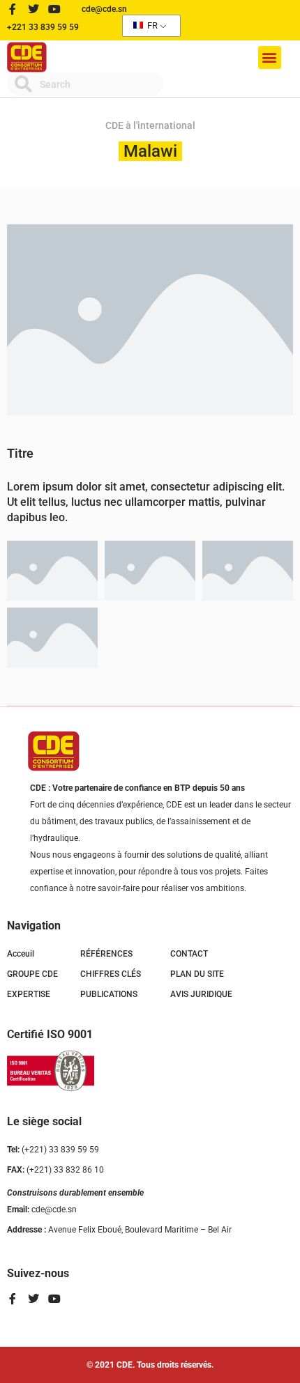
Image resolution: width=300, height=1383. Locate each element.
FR (151, 25)
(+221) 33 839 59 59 (53, 1149)
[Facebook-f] (12, 9)
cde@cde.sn (42, 1209)
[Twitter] (33, 9)
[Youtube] (54, 9)
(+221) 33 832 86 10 (55, 1170)
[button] (269, 57)
